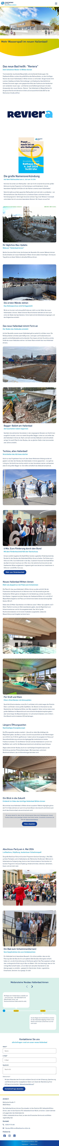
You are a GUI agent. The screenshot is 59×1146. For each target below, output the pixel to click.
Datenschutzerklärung (32, 819)
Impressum (25, 1144)
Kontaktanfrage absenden (14, 1089)
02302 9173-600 (10, 1124)
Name (5, 1046)
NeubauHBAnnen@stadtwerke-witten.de (17, 1128)
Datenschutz (33, 1144)
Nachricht (6, 1065)
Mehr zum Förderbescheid (15, 572)
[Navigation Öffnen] (56, 3)
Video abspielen (29, 824)
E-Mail (5, 1056)
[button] (27, 987)
